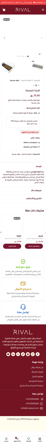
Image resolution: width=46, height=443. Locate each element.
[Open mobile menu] (42, 9)
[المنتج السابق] (38, 85)
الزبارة (19, 235)
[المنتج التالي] (34, 85)
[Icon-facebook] (38, 354)
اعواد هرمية (14, 80)
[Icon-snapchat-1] (28, 354)
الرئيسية (37, 80)
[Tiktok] (23, 354)
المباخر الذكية (26, 80)
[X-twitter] (18, 354)
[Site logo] (23, 9)
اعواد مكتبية (30, 239)
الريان (40, 235)
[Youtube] (8, 354)
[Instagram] (33, 354)
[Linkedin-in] (13, 354)
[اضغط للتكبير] (39, 54)
